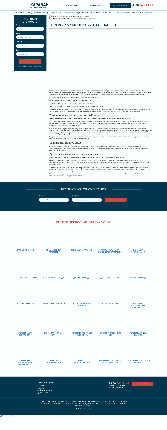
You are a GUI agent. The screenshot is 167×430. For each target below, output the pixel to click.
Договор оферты (43, 393)
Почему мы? (107, 13)
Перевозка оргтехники (81, 250)
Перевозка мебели (109, 303)
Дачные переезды (81, 278)
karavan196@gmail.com (116, 387)
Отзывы (135, 13)
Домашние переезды (110, 278)
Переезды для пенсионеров (25, 334)
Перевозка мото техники (25, 278)
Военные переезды (25, 303)
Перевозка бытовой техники (81, 304)
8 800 (142, 5)
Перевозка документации (53, 361)
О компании (41, 385)
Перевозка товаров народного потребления (110, 251)
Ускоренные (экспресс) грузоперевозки (110, 361)
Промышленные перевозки (53, 251)
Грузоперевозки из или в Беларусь (138, 361)
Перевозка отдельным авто (110, 334)
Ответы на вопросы (122, 13)
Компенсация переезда (91, 13)
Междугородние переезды (38, 13)
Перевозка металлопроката (82, 361)
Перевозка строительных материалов (138, 305)
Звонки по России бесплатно (117, 385)
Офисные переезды (138, 278)
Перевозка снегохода (53, 278)
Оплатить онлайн (95, 5)
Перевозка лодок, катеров (138, 334)
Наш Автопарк (19, 13)
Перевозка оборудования (138, 251)
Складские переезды (25, 250)
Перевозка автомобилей (53, 303)
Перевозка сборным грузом (53, 334)
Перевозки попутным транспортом (82, 334)
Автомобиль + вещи (72, 13)
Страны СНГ (56, 13)
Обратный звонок (123, 5)
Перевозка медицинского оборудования (25, 362)
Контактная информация (45, 383)
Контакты (149, 13)
